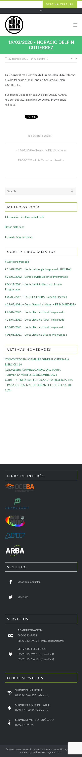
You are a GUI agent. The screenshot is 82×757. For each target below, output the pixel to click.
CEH (16, 749)
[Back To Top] (61, 747)
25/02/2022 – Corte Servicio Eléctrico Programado (37, 276)
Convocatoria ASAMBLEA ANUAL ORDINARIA (33, 369)
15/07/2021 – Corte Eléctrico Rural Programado (35, 319)
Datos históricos (14, 226)
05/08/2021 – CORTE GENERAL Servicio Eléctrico (36, 296)
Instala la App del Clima (18, 237)
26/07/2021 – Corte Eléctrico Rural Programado (35, 312)
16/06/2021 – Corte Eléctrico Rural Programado (35, 327)
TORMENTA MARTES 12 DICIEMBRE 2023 (31, 374)
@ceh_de (23, 596)
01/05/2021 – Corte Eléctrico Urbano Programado (36, 334)
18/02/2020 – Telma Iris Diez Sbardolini (42, 150)
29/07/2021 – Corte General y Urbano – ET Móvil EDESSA (41, 304)
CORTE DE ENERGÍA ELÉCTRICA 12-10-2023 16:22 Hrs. (39, 379)
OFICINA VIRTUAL (60, 4)
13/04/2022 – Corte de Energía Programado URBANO (38, 269)
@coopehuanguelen (29, 581)
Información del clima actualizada (24, 217)
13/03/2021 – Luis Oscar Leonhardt (40, 160)
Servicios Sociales (41, 135)
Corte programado (17, 261)
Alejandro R (41, 58)
